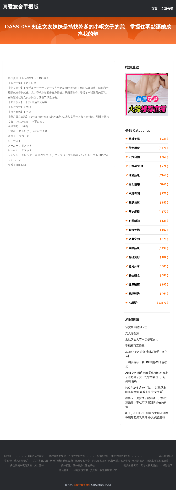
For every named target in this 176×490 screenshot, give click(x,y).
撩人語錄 (39, 465)
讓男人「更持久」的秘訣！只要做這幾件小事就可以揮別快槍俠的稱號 (146, 403)
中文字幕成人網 (39, 460)
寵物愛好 (148, 257)
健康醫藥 (148, 284)
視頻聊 (7, 455)
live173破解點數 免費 (61, 460)
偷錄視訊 (66, 465)
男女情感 (148, 184)
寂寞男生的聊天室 (136, 327)
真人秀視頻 (132, 333)
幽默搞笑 (148, 202)
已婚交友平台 (82, 460)
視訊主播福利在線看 (157, 460)
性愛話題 (148, 175)
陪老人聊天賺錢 (149, 465)
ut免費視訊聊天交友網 (85, 470)
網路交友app (99, 460)
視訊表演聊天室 (108, 470)
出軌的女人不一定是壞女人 (141, 339)
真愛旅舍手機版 (21, 7)
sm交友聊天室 (36, 455)
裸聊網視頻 (102, 455)
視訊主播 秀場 (130, 465)
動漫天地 (148, 230)
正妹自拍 (148, 157)
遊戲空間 (148, 239)
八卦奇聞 (148, 193)
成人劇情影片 (21, 460)
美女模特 (148, 148)
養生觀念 (148, 275)
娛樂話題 (148, 248)
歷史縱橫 (148, 211)
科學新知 (148, 220)
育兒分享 (148, 266)
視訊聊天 (148, 293)
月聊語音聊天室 (76, 455)
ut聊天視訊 (138, 460)
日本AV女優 (148, 166)
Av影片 (148, 302)
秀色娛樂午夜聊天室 (21, 465)
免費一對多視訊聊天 (119, 460)
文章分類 (167, 8)
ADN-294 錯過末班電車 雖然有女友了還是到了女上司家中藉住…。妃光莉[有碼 (146, 377)
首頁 (154, 8)
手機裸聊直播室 (135, 345)
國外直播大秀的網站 (84, 465)
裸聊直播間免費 (57, 455)
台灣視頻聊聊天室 (120, 455)
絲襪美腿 (148, 138)
